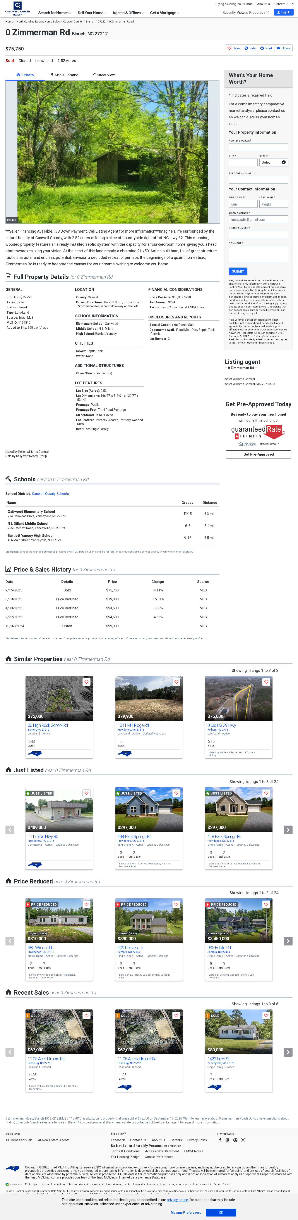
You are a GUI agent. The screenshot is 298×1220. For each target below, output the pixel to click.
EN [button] (292, 4)
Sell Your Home (91, 12)
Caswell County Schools (50, 494)
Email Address (239, 212)
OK (221, 1212)
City (232, 155)
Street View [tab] (105, 75)
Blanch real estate (118, 1122)
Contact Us (138, 1140)
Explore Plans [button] (221, 1184)
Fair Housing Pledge (125, 1157)
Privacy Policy (197, 1140)
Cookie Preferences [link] (159, 1157)
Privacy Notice (265, 342)
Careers (279, 3)
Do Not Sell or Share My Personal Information (146, 1146)
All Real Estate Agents (54, 1140)
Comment (236, 243)
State (264, 155)
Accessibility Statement (162, 1151)
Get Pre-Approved (258, 454)
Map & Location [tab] (66, 75)
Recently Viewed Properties (244, 12)
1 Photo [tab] (27, 75)
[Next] (288, 830)
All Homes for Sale (19, 1140)
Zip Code (240, 173)
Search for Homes (53, 12)
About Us (263, 3)
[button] (284, 12)
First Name (237, 197)
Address (240, 140)
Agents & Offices (127, 12)
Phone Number (239, 228)
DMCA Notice (194, 1151)
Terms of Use (244, 342)
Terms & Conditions (125, 1151)
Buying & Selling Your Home (234, 3)
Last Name (267, 197)
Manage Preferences (186, 1212)
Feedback (118, 1140)
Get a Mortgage (163, 12)
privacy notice (177, 1200)
